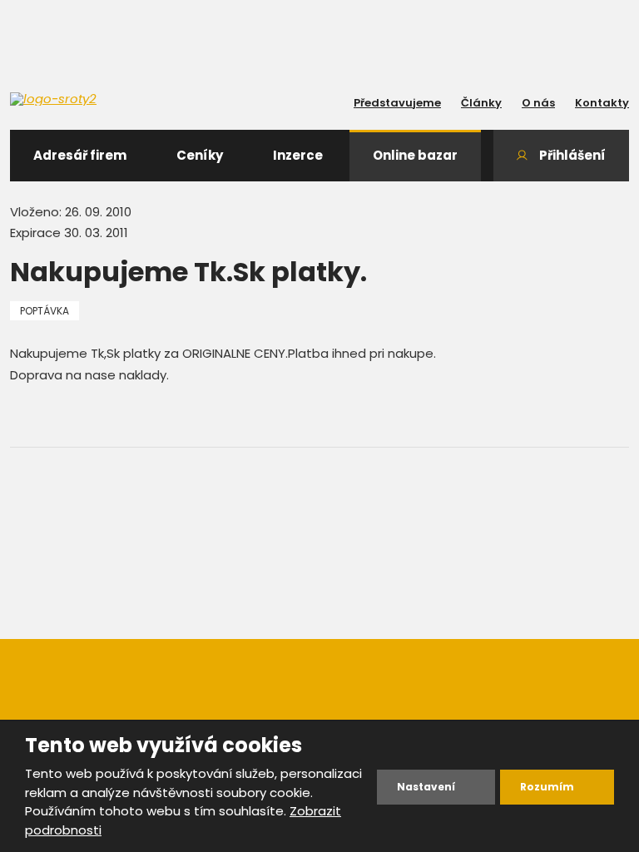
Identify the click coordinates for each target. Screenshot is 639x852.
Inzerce (298, 155)
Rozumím (547, 787)
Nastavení (426, 787)
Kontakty (602, 103)
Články (481, 103)
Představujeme (397, 103)
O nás (538, 103)
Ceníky (199, 155)
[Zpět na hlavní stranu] (85, 99)
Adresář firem (79, 155)
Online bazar (415, 155)
